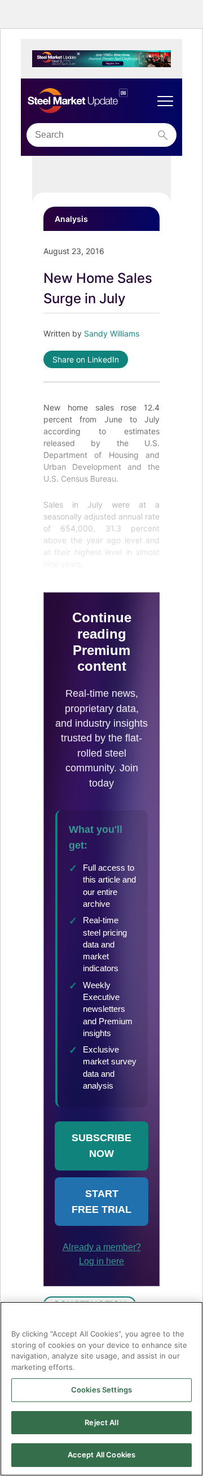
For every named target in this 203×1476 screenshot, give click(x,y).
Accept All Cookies (101, 1454)
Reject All (101, 1422)
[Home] (90, 101)
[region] (101, 1389)
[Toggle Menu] (165, 101)
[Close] (189, 1317)
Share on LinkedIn (85, 359)
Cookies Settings (101, 1389)
